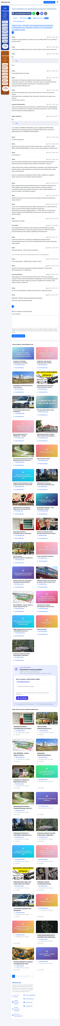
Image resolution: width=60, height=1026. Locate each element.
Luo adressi (23, 698)
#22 (47, 265)
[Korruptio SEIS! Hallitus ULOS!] (47, 406)
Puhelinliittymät (5, 25)
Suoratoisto (5, 29)
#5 (47, 77)
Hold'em (5, 84)
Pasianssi (5, 65)
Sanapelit (5, 74)
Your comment (16, 314)
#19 (47, 247)
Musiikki (5, 32)
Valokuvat (5, 42)
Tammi (5, 81)
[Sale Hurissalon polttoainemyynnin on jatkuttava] (23, 553)
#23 (47, 274)
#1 (47, 37)
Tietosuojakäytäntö (18, 21)
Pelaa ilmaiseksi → (5, 89)
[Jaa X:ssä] (37, 13)
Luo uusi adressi (49, 2)
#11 (47, 152)
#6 (47, 90)
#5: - (17, 123)
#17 (47, 225)
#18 (47, 237)
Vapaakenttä (5, 71)
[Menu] (57, 2)
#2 (47, 47)
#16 (47, 218)
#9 (47, 137)
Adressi (15, 18)
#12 (47, 159)
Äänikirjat (5, 35)
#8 (47, 116)
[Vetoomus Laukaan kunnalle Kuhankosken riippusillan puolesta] (23, 651)
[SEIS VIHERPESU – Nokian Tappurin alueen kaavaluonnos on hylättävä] (23, 602)
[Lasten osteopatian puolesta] (47, 552)
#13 (47, 183)
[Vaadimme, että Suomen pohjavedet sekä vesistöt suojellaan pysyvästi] (47, 358)
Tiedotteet (26, 18)
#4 (47, 71)
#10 (47, 144)
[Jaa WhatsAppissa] (33, 13)
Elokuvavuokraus (5, 38)
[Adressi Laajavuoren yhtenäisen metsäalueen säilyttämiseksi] (23, 577)
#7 (47, 104)
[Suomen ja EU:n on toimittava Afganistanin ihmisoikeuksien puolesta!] (23, 504)
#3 (47, 54)
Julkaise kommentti (18, 336)
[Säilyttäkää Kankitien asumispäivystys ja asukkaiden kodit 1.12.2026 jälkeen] (23, 529)
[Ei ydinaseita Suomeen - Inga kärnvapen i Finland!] (47, 504)
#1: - (17, 61)
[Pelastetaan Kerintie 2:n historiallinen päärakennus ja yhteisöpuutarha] (47, 480)
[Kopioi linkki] (45, 13)
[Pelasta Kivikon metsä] (47, 455)
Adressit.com (5, 2)
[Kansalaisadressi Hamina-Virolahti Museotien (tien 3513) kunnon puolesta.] (23, 456)
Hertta (5, 77)
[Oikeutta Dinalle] (47, 625)
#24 (47, 288)
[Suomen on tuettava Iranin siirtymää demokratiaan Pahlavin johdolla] (47, 529)
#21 (47, 259)
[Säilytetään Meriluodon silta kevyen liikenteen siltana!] (47, 382)
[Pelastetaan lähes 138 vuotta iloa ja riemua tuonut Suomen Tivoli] (47, 577)
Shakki (5, 67)
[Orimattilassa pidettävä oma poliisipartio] (23, 407)
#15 (47, 204)
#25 (47, 295)
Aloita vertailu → (5, 46)
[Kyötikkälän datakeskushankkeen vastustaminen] (23, 382)
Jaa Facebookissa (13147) (22, 13)
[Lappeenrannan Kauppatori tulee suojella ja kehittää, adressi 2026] (23, 480)
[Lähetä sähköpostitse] (41, 13)
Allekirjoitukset (41, 18)
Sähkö (5, 22)
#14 (47, 195)
